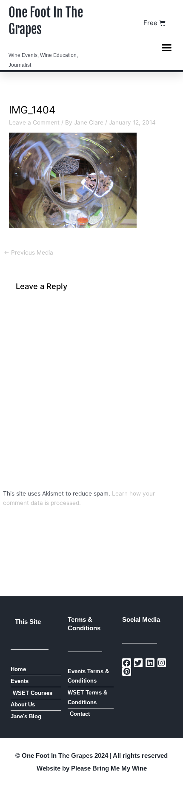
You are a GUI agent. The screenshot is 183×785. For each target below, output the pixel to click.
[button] (167, 47)
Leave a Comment (34, 122)
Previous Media (28, 252)
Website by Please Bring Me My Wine (92, 768)
